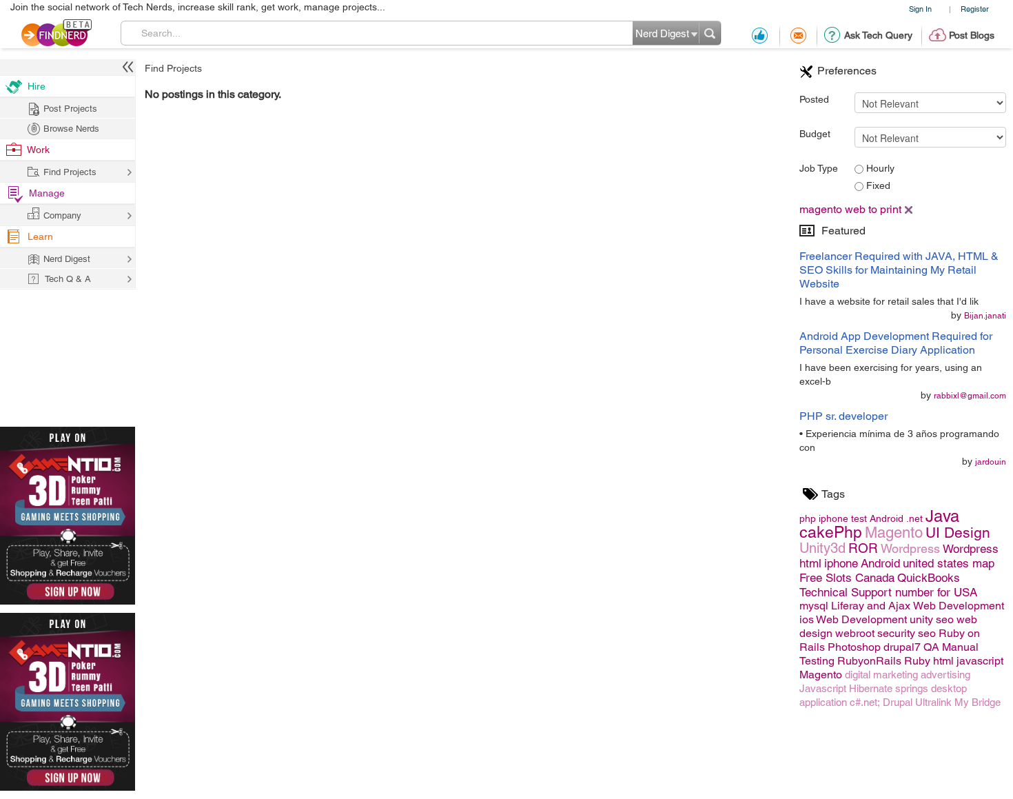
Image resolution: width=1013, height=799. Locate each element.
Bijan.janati (985, 316)
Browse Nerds (71, 128)
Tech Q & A (68, 279)
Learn (40, 236)
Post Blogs (971, 35)
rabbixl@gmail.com (970, 396)
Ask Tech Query (878, 35)
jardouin (990, 462)
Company (62, 215)
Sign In (920, 8)
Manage (47, 193)
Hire (36, 86)
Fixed (876, 185)
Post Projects (70, 108)
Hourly (878, 168)
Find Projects (173, 68)
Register (975, 8)
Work (38, 149)
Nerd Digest (66, 259)
